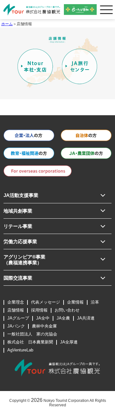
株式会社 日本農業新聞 (30, 342)
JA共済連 (86, 318)
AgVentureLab (20, 350)
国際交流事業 (18, 278)
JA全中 (43, 318)
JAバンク (16, 326)
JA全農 (63, 318)
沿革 (95, 302)
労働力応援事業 (20, 241)
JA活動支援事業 (21, 195)
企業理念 (15, 302)
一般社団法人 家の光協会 (32, 334)
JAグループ (18, 318)
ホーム (7, 24)
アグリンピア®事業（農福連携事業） (24, 259)
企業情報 (75, 302)
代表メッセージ (45, 302)
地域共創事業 (18, 211)
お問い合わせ (67, 310)
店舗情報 (15, 310)
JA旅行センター (79, 66)
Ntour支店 (35, 66)
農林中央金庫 (44, 326)
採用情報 (39, 310)
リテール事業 (18, 226)
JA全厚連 (69, 342)
